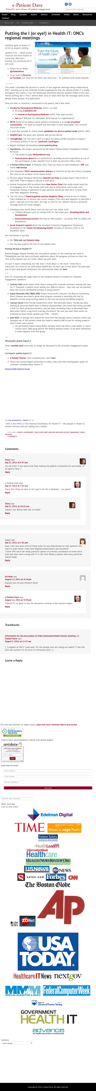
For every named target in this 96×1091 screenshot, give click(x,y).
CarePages (53, 141)
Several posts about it (25, 158)
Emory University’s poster (27, 218)
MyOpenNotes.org (41, 154)
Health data (39, 432)
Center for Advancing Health (40, 228)
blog (55, 145)
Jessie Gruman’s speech (21, 225)
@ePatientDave (17, 71)
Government (29, 432)
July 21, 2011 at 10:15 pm (17, 506)
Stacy (7, 459)
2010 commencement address (38, 171)
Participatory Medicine (53, 432)
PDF (82, 164)
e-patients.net (29, 110)
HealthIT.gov (16, 135)
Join (16, 118)
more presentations (14, 420)
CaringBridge (16, 138)
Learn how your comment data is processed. (56, 724)
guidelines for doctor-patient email (60, 131)
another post (17, 345)
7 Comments (43, 23)
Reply (7, 472)
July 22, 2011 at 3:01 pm (16, 542)
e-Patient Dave (28, 7)
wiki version (21, 167)
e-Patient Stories (18, 358)
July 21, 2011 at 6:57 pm (16, 462)
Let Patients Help (31, 240)
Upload (25, 420)
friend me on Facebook (20, 76)
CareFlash (42, 141)
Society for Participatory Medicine (26, 108)
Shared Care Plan (51, 178)
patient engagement (71, 432)
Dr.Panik (8, 576)
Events (20, 432)
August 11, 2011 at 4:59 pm (18, 600)
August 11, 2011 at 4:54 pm (18, 579)
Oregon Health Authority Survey (17, 369)
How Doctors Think (54, 184)
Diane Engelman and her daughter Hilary (44, 196)
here (65, 269)
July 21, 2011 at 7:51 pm (16, 485)
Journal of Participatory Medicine (33, 114)
